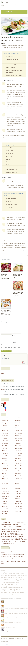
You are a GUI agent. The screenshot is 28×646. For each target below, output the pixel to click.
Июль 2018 (18, 443)
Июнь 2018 (4, 445)
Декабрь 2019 (18, 430)
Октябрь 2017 (18, 453)
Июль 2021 (18, 418)
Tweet (23, 361)
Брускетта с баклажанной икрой (8, 627)
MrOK (7, 641)
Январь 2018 (5, 450)
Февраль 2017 (18, 460)
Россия (3, 524)
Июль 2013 (4, 513)
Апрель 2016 (18, 473)
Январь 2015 (18, 491)
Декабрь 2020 (5, 420)
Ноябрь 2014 (18, 493)
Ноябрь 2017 (5, 453)
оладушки (8, 539)
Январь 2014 (5, 506)
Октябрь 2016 (18, 465)
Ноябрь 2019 (5, 433)
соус (10, 541)
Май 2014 (4, 501)
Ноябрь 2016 (5, 465)
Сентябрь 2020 (5, 423)
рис (22, 539)
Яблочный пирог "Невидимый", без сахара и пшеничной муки (14, 608)
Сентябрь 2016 (5, 468)
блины (2, 527)
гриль (5, 250)
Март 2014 (4, 503)
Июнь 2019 (4, 438)
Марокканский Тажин (5, 631)
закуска (7, 529)
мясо (18, 250)
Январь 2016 (5, 478)
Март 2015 (17, 488)
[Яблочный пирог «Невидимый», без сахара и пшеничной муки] (6, 303)
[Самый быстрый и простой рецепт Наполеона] (18, 285)
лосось (18, 534)
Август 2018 (5, 443)
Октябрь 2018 (18, 440)
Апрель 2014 (18, 501)
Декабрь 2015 (18, 478)
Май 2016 (4, 473)
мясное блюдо (6, 536)
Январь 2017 (5, 463)
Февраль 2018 (18, 448)
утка (7, 543)
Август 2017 (5, 455)
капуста (11, 531)
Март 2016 (4, 476)
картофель (16, 531)
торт (2, 543)
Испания (13, 522)
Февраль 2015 (5, 491)
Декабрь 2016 (18, 463)
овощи (3, 539)
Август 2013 (18, 511)
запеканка (13, 529)
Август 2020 (18, 423)
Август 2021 (5, 418)
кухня (15, 250)
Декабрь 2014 (5, 493)
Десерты (7, 523)
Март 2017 (4, 460)
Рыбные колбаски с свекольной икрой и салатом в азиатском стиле (12, 40)
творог (19, 541)
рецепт (21, 250)
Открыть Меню (8, 11)
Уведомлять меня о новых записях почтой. (11, 347)
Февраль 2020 (18, 428)
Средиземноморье (11, 524)
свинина (6, 541)
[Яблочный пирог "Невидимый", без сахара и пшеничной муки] (2, 606)
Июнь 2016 (18, 471)
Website (14, 342)
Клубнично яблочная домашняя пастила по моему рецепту (14, 613)
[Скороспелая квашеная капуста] (2, 601)
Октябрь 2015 (18, 481)
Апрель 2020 (5, 428)
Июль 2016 (4, 471)
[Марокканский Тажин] (2, 629)
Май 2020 (17, 425)
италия (7, 531)
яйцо (14, 543)
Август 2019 (5, 435)
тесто (24, 541)
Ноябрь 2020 (18, 420)
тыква (4, 543)
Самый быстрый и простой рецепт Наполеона (18, 294)
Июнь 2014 (18, 498)
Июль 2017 (18, 455)
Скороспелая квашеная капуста (7, 604)
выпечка (7, 527)
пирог (12, 539)
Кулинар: (3, 386)
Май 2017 (4, 458)
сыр (15, 541)
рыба (3, 252)
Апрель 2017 (18, 458)
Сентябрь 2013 (5, 511)
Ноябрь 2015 (5, 481)
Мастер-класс (20, 522)
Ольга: (2, 383)
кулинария (10, 250)
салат (2, 541)
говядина (13, 527)
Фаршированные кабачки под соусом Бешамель (18, 276)
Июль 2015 (18, 483)
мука (21, 534)
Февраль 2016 (18, 476)
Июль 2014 (4, 498)
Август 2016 (18, 468)
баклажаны (20, 524)
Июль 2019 (18, 435)
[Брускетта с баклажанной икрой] (2, 624)
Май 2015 (17, 486)
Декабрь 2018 (18, 438)
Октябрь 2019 (18, 433)
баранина (24, 524)
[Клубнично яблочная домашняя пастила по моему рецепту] (6, 267)
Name (13, 335)
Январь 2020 (5, 430)
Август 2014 (18, 496)
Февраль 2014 (18, 503)
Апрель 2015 (5, 488)
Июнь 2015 (4, 486)
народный (19, 536)
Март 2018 (4, 448)
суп (13, 541)
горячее (19, 527)
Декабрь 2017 (18, 450)
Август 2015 (5, 483)
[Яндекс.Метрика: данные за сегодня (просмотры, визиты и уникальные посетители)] (10, 645)
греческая (25, 527)
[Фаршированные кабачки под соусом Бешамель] (18, 267)
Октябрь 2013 (18, 508)
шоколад (10, 543)
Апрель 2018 (18, 445)
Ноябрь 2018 (5, 440)
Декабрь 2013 (18, 506)
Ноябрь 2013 (5, 508)
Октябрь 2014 (5, 496)
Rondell (2, 522)
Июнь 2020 (4, 425)
